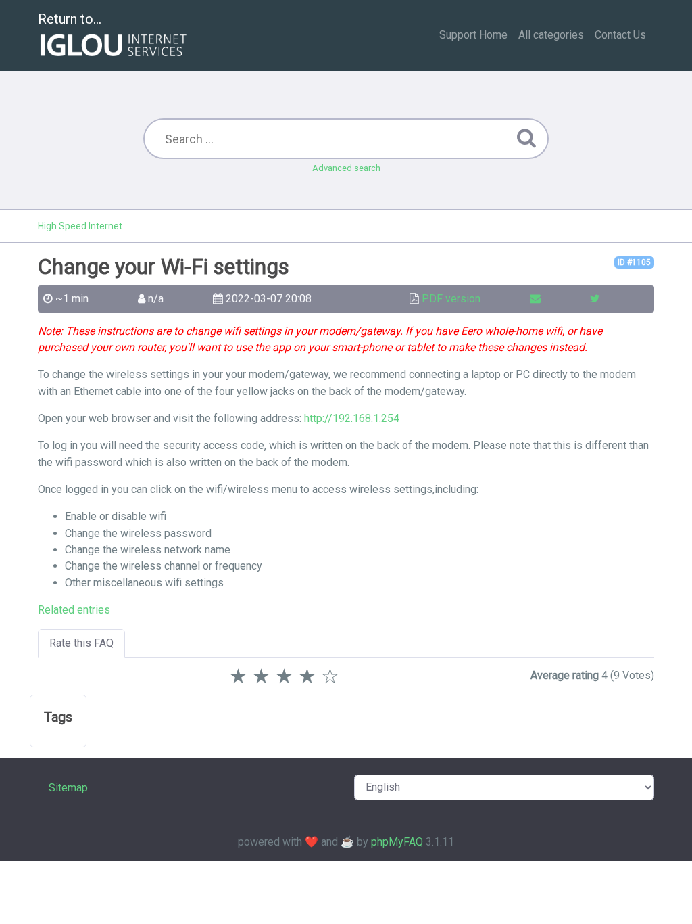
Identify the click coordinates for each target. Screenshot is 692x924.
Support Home (473, 34)
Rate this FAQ (81, 643)
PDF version (451, 298)
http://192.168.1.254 (351, 418)
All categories (551, 34)
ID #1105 (634, 262)
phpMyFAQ (397, 841)
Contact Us (620, 34)
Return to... (69, 19)
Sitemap (68, 787)
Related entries (74, 609)
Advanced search (346, 168)
